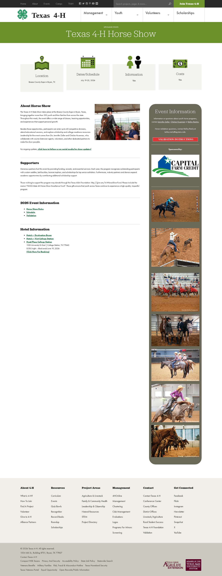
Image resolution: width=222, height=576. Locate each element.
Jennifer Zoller (164, 121)
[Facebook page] (80, 4)
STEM (84, 516)
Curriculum (56, 495)
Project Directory (89, 522)
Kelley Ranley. (193, 121)
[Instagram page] (86, 4)
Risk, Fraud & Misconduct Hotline (68, 565)
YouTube (177, 532)
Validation (31, 215)
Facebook (178, 495)
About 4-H (27, 488)
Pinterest (178, 516)
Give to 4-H (26, 516)
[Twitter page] (83, 4)
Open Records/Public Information (74, 569)
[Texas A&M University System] (193, 565)
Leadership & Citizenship (93, 506)
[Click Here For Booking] (37, 251)
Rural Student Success (153, 522)
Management (121, 488)
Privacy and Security (51, 561)
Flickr (176, 501)
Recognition (56, 511)
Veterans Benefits (27, 565)
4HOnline (117, 495)
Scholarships (57, 527)
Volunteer (24, 511)
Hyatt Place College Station (39, 242)
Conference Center (152, 501)
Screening (117, 532)
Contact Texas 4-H (152, 495)
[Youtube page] (93, 4)
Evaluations (118, 516)
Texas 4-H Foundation (153, 527)
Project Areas (91, 488)
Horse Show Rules (35, 209)
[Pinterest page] (89, 4)
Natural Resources (90, 511)
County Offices (150, 506)
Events (54, 501)
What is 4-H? (26, 495)
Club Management (121, 511)
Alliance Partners (28, 522)
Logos (115, 522)
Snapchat (178, 522)
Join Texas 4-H (189, 4)
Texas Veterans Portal (29, 569)
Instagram (178, 506)
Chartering (117, 506)
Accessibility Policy (70, 561)
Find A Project (26, 506)
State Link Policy (88, 561)
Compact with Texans (30, 561)
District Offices (150, 511)
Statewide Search (105, 561)
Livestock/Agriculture (153, 516)
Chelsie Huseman (178, 121)
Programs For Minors (122, 527)
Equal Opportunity (49, 569)
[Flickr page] (97, 4)
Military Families (44, 565)
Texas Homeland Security (96, 565)
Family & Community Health (94, 501)
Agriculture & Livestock (92, 495)
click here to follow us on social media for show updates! (64, 149)
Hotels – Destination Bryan (39, 235)
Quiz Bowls (56, 506)
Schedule (30, 212)
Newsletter (179, 511)
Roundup (55, 522)
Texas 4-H (49, 14)
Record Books (57, 516)
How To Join (26, 501)
